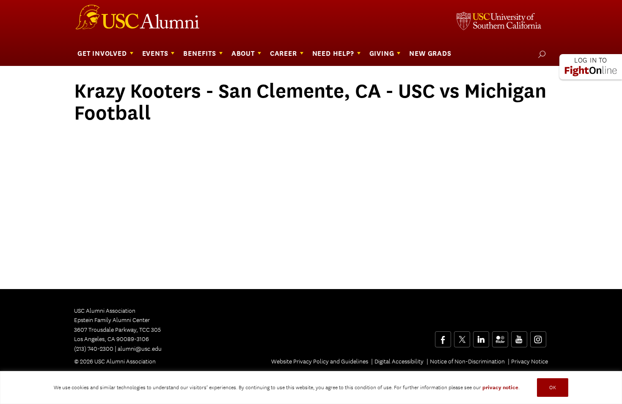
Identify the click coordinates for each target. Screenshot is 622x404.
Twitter (462, 336)
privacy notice (500, 387)
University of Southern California (499, 22)
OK (552, 387)
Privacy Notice (529, 361)
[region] (311, 387)
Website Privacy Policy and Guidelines (319, 361)
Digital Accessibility (399, 361)
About (243, 53)
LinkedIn (481, 336)
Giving (381, 53)
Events (155, 53)
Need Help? (333, 53)
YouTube (519, 336)
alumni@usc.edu (140, 348)
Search (540, 54)
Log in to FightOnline (590, 66)
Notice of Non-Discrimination (467, 361)
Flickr (501, 336)
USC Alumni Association (142, 20)
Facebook (443, 336)
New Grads (430, 53)
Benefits (199, 53)
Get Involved (102, 53)
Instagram (538, 336)
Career (283, 53)
